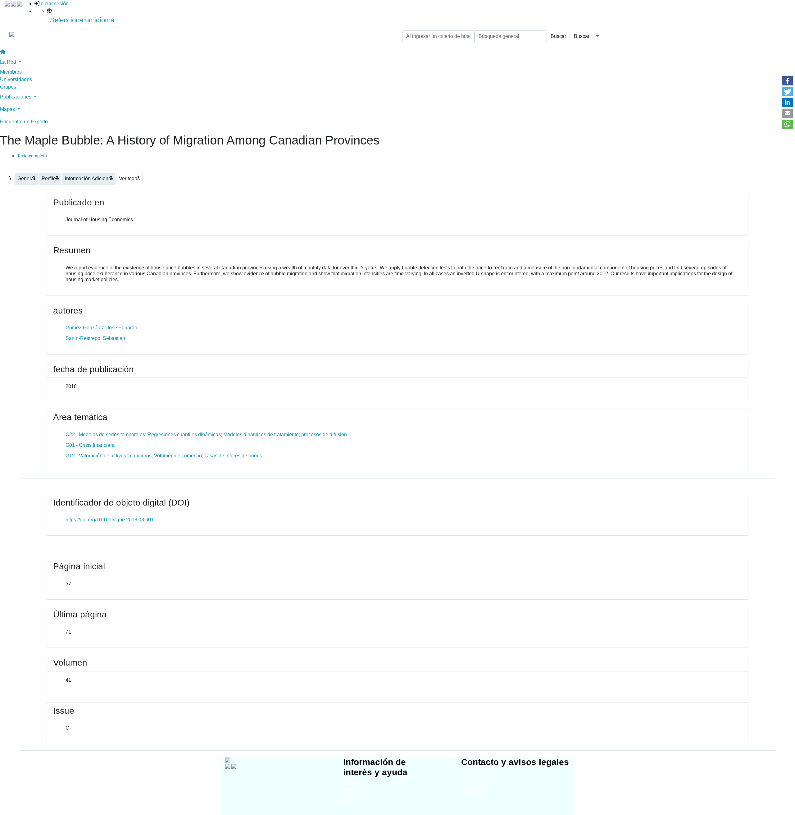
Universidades (16, 79)
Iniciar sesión (54, 3)
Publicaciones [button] (16, 96)
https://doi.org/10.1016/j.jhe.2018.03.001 (110, 519)
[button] (787, 80)
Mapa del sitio (473, 772)
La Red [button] (8, 62)
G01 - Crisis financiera (90, 445)
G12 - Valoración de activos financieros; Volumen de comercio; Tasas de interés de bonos (164, 455)
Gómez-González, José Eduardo (101, 327)
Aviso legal (471, 785)
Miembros (11, 72)
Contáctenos (472, 791)
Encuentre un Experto (24, 121)
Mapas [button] (8, 109)
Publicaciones (355, 801)
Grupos (8, 86)
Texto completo (32, 155)
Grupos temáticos (359, 795)
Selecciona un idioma (82, 20)
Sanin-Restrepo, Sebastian (95, 338)
